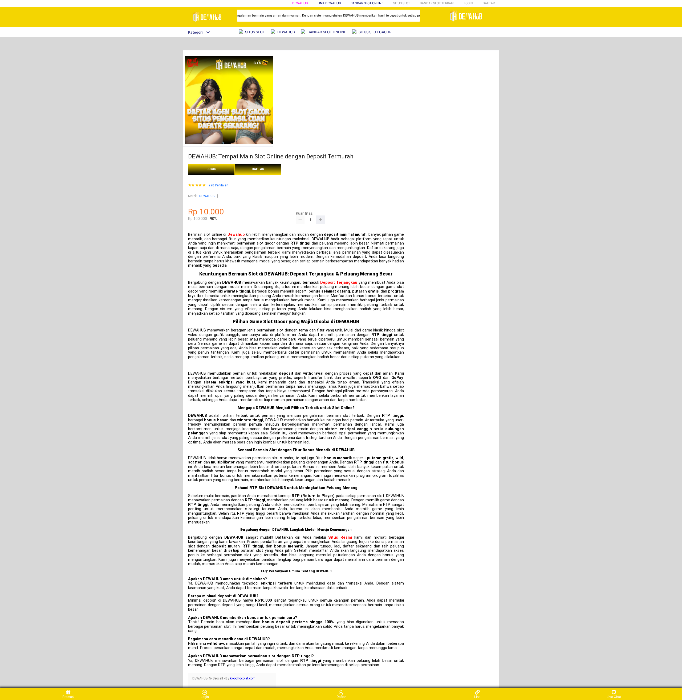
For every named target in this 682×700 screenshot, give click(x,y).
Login (205, 697)
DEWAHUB (300, 3)
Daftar (341, 697)
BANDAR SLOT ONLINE (367, 3)
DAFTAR (489, 3)
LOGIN (468, 3)
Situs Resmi (340, 537)
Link (477, 697)
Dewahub (236, 234)
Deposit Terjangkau (338, 282)
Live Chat (614, 697)
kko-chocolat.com (242, 678)
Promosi (68, 697)
